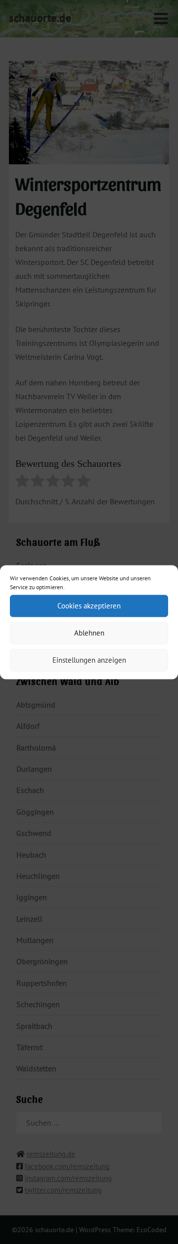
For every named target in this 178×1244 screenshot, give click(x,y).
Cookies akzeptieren (89, 605)
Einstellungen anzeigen (89, 660)
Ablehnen (89, 633)
